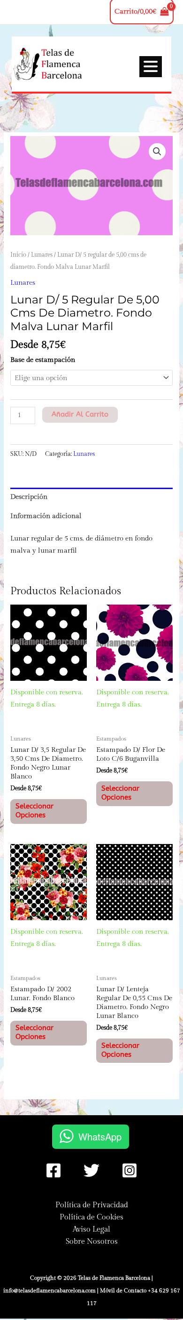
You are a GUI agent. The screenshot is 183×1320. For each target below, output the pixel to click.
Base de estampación (42, 360)
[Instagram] (129, 1170)
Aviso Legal (91, 1229)
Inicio (18, 255)
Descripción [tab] (28, 497)
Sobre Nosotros (92, 1241)
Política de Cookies (91, 1217)
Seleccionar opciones (34, 810)
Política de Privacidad (91, 1205)
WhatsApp (100, 1136)
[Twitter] (91, 1170)
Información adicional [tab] (46, 516)
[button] (157, 151)
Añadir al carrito (80, 414)
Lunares (42, 255)
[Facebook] (53, 1170)
